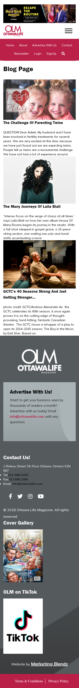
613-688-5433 (18, 475)
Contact (67, 45)
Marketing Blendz (49, 663)
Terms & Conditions (29, 681)
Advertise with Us (44, 45)
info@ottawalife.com (27, 416)
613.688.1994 (18, 479)
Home (10, 45)
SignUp (51, 53)
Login (37, 53)
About (23, 45)
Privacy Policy (58, 681)
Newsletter (21, 53)
